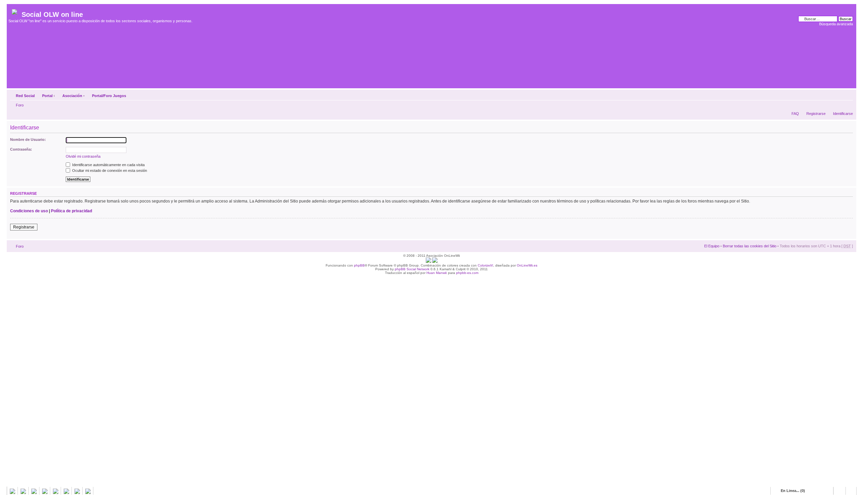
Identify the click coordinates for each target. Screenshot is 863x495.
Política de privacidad (71, 211)
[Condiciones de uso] (428, 262)
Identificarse (843, 114)
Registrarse (816, 114)
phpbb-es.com (467, 273)
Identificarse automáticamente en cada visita (108, 165)
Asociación (72, 96)
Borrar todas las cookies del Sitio (749, 246)
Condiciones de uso (29, 211)
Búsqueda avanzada (836, 24)
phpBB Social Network (412, 269)
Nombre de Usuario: (28, 139)
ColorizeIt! (485, 265)
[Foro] (15, 10)
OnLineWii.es (527, 265)
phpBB (359, 265)
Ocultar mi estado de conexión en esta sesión (109, 170)
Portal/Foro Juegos (109, 96)
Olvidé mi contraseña (83, 156)
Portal (47, 96)
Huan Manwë (436, 273)
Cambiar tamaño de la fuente (848, 94)
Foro (20, 105)
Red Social (25, 96)
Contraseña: (21, 149)
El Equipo (711, 246)
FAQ (795, 114)
